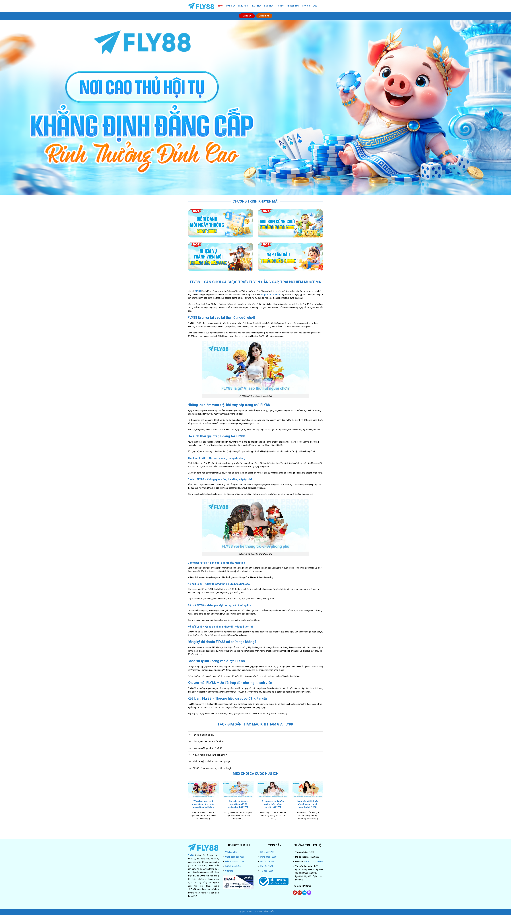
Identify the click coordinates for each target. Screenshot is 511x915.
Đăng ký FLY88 (267, 852)
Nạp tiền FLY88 (267, 861)
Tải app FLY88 (266, 871)
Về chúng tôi (231, 852)
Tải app (280, 6)
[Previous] (191, 797)
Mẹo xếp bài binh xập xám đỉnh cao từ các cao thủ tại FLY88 (307, 804)
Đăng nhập (243, 6)
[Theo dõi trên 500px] (304, 892)
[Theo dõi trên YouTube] (299, 892)
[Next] (319, 797)
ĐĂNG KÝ (247, 16)
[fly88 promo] (201, 6)
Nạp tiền (256, 6)
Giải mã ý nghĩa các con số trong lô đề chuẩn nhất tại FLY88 (238, 804)
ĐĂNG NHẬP (264, 16)
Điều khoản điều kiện (234, 861)
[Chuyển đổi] (190, 735)
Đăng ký (230, 6)
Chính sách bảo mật (234, 857)
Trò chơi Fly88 (309, 6)
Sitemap (229, 871)
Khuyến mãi (293, 6)
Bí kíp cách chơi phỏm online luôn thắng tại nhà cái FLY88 (273, 804)
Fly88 (220, 6)
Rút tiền (268, 6)
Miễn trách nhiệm (233, 866)
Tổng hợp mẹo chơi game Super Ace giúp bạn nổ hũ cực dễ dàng (203, 804)
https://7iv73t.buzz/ (313, 861)
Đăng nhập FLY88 (268, 857)
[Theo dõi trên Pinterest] (295, 892)
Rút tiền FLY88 (266, 866)
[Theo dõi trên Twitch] (309, 892)
